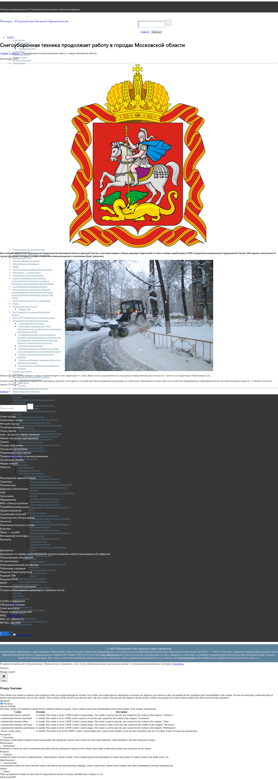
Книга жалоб (18, 595)
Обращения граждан (22, 607)
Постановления (9, 561)
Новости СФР (25, 309)
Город (10, 37)
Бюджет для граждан (22, 371)
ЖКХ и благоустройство (14, 503)
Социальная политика (13, 514)
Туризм (4, 441)
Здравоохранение (10, 510)
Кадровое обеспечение (14, 488)
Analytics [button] (4, 751)
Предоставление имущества (43, 570)
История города (20, 57)
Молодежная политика (13, 535)
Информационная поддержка (32, 578)
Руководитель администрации (18, 478)
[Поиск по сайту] (168, 22)
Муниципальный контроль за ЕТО (28, 447)
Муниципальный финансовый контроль (31, 377)
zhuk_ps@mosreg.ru (110, 654)
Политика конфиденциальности (14, 9)
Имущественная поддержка (31, 473)
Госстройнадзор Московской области (30, 286)
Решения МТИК (9, 579)
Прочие (33, 575)
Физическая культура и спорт (17, 525)
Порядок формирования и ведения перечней (51, 484)
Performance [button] (6, 742)
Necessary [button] (5, 700)
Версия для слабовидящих (70, 9)
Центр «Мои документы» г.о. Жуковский (31, 300)
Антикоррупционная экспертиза (19, 564)
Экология (5, 521)
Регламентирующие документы (44, 538)
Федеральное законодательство (44, 478)
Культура (5, 528)
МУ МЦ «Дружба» (10, 622)
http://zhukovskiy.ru (187, 657)
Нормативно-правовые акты (37, 476)
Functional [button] (5, 734)
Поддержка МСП (21, 464)
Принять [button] (4, 667)
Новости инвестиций (22, 624)
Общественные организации (26, 263)
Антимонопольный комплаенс (18, 586)
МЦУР (3, 582)
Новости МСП (19, 461)
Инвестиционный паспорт (25, 618)
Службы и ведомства (12, 601)
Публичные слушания (12, 568)
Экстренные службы (12, 459)
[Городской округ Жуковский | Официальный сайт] (41, 21)
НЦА (3, 492)
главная (145, 32)
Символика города (11, 420)
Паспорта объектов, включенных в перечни (50, 518)
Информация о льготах (40, 521)
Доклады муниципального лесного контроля (39, 445)
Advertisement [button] (7, 759)
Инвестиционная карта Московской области (50, 533)
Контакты (17, 593)
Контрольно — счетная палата (27, 272)
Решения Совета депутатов (16, 572)
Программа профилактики (31, 345)
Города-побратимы (11, 445)
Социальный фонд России (25, 306)
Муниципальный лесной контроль (28, 416)
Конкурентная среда (22, 258)
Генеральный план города (15, 452)
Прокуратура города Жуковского (28, 275)
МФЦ (3, 615)
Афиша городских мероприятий (19, 438)
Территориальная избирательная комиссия (32, 269)
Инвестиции (13, 615)
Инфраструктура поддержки (26, 584)
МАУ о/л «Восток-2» (12, 619)
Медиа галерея (9, 463)
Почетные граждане (22, 60)
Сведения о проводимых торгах (44, 530)
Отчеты (22, 385)
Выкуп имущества (38, 572)
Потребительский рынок (14, 507)
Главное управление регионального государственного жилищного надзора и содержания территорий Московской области (33, 281)
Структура (6, 481)
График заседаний (38, 541)
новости (4, 391)
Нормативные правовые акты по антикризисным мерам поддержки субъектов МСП (50, 507)
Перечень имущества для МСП (44, 515)
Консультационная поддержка (32, 581)
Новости (5, 467)
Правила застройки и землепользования (24, 456)
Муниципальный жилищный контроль (30, 388)
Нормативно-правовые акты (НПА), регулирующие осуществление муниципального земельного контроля (39, 329)
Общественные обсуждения (16, 557)
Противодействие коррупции (26, 260)
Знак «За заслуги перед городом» (20, 434)
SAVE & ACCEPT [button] (8, 777)
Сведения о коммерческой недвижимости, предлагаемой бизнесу (49, 525)
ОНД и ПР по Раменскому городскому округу (34, 317)
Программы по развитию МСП (44, 501)
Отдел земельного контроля (31, 323)
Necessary (8, 703)
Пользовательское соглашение (45, 9)
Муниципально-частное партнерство (30, 621)
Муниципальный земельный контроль (30, 320)
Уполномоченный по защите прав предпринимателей (28, 251)
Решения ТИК (8, 575)
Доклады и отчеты (27, 48)
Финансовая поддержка (29, 470)
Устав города (19, 51)
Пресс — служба (10, 532)
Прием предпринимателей (25, 459)
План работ (24, 382)
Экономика (6, 496)
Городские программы (14, 449)
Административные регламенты (45, 498)
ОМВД (16, 266)
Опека (16, 303)
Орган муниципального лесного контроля (38, 419)
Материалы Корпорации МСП (38, 555)
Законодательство (21, 598)
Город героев (19, 63)
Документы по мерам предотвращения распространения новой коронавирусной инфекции (55, 554)
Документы (6, 550)
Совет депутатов (10, 608)
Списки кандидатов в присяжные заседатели (33, 405)
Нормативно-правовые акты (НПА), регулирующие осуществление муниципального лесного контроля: (39, 425)
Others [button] (3, 768)
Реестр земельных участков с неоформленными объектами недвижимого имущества (32, 394)
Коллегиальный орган (34, 535)
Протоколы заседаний (40, 544)
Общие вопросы (37, 561)
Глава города (19, 40)
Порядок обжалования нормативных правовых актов (32, 590)
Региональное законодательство (45, 481)
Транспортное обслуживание (17, 517)
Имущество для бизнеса (35, 513)
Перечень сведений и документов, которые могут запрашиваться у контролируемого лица (38, 350)
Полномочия (7, 485)
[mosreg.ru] (6, 21)
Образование (8, 499)
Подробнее (178, 663)
